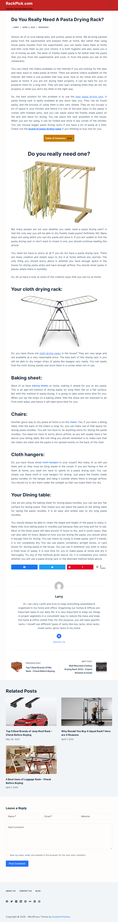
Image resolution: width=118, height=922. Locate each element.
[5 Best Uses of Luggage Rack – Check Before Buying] (31, 760)
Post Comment (17, 863)
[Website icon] (59, 636)
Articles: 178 (59, 642)
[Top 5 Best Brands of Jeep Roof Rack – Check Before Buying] (31, 712)
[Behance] (34, 901)
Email (48, 816)
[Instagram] (16, 901)
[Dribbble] (39, 901)
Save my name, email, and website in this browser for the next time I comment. (48, 855)
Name (12, 816)
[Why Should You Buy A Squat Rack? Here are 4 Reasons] (86, 712)
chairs (73, 422)
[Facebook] (7, 901)
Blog (38, 891)
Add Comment (16, 827)
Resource (44, 27)
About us (11, 891)
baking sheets (40, 385)
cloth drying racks (50, 353)
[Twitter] (11, 901)
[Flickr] (30, 901)
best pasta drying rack (89, 96)
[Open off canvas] (110, 5)
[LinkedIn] (21, 901)
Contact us (25, 891)
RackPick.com (19, 3)
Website (85, 816)
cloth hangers (50, 462)
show (69, 138)
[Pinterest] (25, 901)
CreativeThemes (61, 916)
